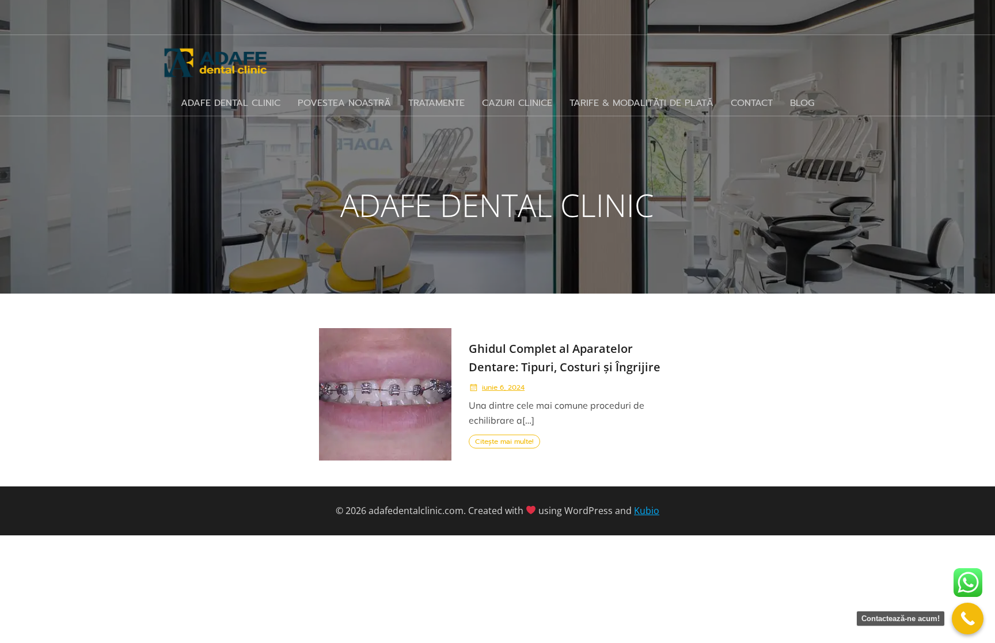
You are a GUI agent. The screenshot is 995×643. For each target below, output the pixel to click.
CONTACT (752, 103)
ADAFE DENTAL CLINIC (230, 103)
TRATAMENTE (436, 103)
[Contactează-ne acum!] (967, 618)
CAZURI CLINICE (517, 103)
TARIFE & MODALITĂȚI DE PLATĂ (641, 103)
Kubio (646, 510)
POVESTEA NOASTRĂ (344, 103)
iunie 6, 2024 (503, 387)
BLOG (802, 103)
